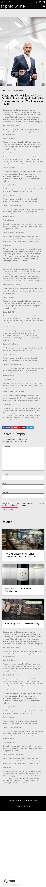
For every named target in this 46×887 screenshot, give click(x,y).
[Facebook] (36, 2)
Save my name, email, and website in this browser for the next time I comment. (23, 504)
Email (5, 483)
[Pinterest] (44, 2)
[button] (6, 427)
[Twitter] (40, 2)
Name (5, 474)
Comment (6, 446)
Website (5, 492)
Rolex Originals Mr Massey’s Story (22, 623)
